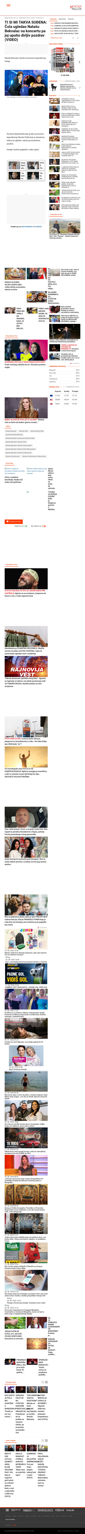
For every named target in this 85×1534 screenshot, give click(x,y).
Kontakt (14, 1525)
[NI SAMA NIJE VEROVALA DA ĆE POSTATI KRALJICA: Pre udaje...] (37, 279)
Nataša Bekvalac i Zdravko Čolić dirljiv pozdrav (20, 449)
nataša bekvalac (11, 431)
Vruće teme (9, 463)
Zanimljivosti (46, 1516)
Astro (78, 81)
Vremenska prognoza (57, 366)
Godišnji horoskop (70, 81)
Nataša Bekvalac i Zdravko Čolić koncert (18, 453)
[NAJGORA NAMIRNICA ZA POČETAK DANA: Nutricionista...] (37, 297)
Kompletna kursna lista (73, 387)
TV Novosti (63, 1516)
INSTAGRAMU (27, 227)
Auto (57, 1516)
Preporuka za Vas (11, 336)
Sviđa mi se (20, 526)
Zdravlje (14, 1516)
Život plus (21, 1516)
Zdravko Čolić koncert (13, 456)
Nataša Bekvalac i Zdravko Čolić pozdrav (19, 445)
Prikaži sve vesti (56, 38)
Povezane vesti (11, 1382)
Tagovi (8, 426)
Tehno (53, 1516)
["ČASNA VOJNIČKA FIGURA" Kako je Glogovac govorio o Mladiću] (37, 501)
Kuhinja (27, 1516)
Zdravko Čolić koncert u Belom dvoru (34, 456)
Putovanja (34, 1516)
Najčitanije (62, 19)
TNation (77, 1531)
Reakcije (71, 19)
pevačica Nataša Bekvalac (14, 434)
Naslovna (8, 1516)
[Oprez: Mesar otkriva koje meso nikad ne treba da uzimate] (37, 478)
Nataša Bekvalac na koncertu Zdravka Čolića (20, 438)
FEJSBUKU (37, 227)
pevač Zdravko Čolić (37, 431)
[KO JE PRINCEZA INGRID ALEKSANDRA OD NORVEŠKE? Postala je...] (37, 1326)
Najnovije (53, 19)
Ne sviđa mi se (37, 526)
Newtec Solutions (68, 1531)
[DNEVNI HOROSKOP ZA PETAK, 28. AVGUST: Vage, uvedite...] (37, 1346)
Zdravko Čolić (23, 431)
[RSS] (79, 95)
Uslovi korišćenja (10, 1519)
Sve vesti (52, 95)
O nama (70, 1516)
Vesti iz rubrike (11, 1440)
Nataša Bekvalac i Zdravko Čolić (16, 442)
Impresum (8, 1525)
